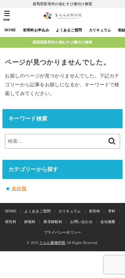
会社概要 (107, 222)
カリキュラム (100, 30)
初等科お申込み (36, 30)
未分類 (19, 188)
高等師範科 (52, 222)
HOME (10, 30)
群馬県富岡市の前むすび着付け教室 (63, 42)
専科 (112, 211)
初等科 (94, 211)
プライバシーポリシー (62, 232)
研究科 (10, 222)
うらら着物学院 (52, 243)
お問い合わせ (81, 222)
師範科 (29, 222)
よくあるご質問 (69, 30)
